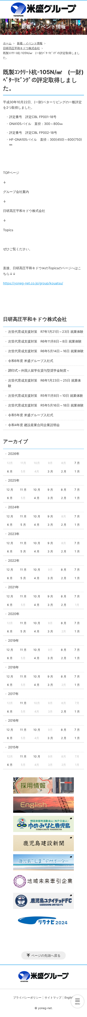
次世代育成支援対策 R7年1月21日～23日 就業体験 (45, 332)
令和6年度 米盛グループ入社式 (30, 361)
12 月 (9, 489)
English (69, 997)
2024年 (13, 507)
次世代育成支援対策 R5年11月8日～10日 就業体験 (45, 396)
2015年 (13, 747)
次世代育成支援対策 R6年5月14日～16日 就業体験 (46, 351)
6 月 (10, 471)
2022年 (13, 560)
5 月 (23, 524)
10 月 (36, 489)
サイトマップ (53, 997)
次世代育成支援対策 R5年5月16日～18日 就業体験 (46, 405)
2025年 (13, 480)
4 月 (36, 498)
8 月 (63, 489)
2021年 (13, 587)
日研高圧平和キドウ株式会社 (21, 48)
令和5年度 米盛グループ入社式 (30, 415)
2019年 (13, 640)
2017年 (13, 694)
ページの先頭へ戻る (45, 955)
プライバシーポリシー (27, 997)
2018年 (13, 667)
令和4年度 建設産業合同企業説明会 (34, 425)
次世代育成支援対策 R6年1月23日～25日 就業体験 (44, 383)
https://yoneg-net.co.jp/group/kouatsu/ (33, 283)
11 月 (23, 489)
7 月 (77, 463)
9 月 (50, 489)
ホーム (7, 43)
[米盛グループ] (43, 9)
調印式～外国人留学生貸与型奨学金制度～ (39, 370)
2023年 (13, 534)
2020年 (13, 614)
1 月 (77, 471)
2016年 (13, 720)
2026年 (13, 454)
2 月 (63, 471)
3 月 (50, 471)
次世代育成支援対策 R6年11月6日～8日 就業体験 (45, 341)
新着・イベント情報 (29, 43)
